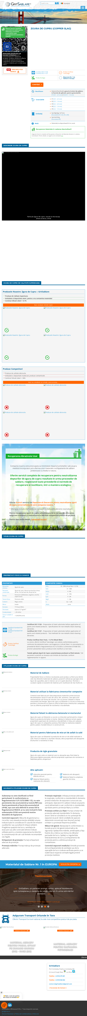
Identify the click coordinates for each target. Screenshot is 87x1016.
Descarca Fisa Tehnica (16, 70)
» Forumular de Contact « (58, 988)
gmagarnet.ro (6, 1011)
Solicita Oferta (69, 864)
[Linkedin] (10, 1005)
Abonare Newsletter (8, 1014)
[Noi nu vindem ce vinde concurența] (23, 397)
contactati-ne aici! (39, 519)
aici (62, 136)
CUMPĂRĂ (36, 84)
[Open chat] (4, 1005)
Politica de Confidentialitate (23, 1014)
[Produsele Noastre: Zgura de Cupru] (23, 320)
